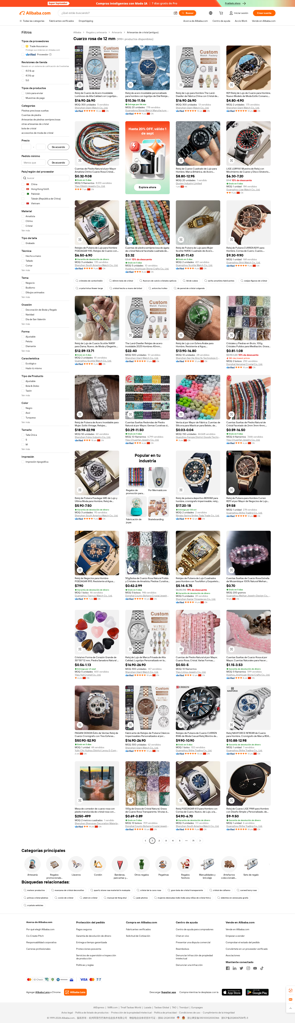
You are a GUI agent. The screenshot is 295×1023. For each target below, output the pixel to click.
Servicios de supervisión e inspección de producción (96, 957)
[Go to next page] (200, 841)
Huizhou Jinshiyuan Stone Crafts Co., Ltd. (147, 268)
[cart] (221, 13)
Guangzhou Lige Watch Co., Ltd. (243, 189)
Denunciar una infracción (189, 965)
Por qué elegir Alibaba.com (40, 929)
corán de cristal (65, 898)
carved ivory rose (248, 890)
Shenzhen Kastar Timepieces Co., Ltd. (196, 599)
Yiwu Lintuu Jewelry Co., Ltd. (191, 672)
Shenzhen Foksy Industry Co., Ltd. (93, 437)
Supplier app (168, 992)
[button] (175, 13)
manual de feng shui (117, 898)
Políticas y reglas (85, 965)
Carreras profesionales (38, 948)
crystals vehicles (35, 905)
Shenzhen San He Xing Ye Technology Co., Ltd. (198, 358)
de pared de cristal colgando (191, 288)
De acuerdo (58, 147)
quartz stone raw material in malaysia (112, 890)
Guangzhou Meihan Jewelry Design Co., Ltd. (248, 595)
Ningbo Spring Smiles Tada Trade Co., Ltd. (197, 515)
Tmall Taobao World (131, 1007)
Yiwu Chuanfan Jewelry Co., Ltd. (142, 439)
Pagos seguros (84, 929)
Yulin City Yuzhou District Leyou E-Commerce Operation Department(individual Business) (97, 750)
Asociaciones (233, 955)
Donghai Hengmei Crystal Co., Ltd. (244, 364)
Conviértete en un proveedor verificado (247, 948)
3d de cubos (192, 281)
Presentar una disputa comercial (193, 942)
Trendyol (183, 1007)
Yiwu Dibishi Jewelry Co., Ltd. (90, 186)
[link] (290, 990)
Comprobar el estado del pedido (243, 942)
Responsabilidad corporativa (41, 942)
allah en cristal (90, 898)
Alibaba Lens (42, 992)
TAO (174, 1007)
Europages (197, 1007)
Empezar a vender (235, 935)
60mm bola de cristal (123, 281)
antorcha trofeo (159, 288)
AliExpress (98, 1007)
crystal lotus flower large (91, 288)
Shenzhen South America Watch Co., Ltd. (96, 265)
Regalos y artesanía (96, 32)
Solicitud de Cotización (138, 935)
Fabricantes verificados (138, 929)
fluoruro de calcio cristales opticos (159, 281)
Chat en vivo (182, 935)
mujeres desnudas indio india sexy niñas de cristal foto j (184, 898)
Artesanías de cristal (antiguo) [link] (142, 32)
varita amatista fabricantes (221, 281)
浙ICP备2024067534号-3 (234, 1017)
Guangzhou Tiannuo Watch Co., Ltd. (93, 595)
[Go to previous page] (145, 841)
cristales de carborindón (91, 281)
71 (193, 840)
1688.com (112, 1007)
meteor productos (36, 890)
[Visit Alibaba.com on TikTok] (262, 968)
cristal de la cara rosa (150, 890)
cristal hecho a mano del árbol (127, 288)
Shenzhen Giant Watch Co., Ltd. (91, 107)
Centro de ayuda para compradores (194, 929)
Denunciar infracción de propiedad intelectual (194, 957)
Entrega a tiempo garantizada (91, 942)
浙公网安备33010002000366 (203, 1017)
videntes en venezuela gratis (234, 898)
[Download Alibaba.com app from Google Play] (257, 992)
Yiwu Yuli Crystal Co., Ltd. (88, 674)
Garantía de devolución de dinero (93, 935)
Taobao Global (161, 1007)
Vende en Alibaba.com (237, 929)
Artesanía (117, 32)
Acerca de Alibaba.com (39, 922)
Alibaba (77, 32)
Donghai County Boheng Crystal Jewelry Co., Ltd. (147, 595)
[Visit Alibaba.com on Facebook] (228, 968)
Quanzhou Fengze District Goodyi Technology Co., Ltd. (198, 437)
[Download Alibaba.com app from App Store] (232, 992)
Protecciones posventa (88, 948)
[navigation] (45, 437)
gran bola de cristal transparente (187, 890)
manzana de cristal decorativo (69, 890)
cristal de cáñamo (221, 890)
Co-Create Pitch (35, 935)
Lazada (147, 1007)
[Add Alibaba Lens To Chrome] (75, 992)
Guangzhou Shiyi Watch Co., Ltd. (243, 262)
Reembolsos (182, 948)
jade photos (142, 898)
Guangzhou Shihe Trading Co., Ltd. (244, 512)
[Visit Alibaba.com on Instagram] (248, 968)
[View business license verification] (178, 1018)
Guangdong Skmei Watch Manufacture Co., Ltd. (147, 110)
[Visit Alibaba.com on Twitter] (241, 968)
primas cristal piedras (37, 898)
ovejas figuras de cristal (255, 281)
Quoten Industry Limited (189, 183)
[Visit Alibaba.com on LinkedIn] (235, 968)
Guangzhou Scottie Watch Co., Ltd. (194, 265)
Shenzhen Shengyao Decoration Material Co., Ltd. (97, 823)
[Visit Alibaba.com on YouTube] (255, 968)
